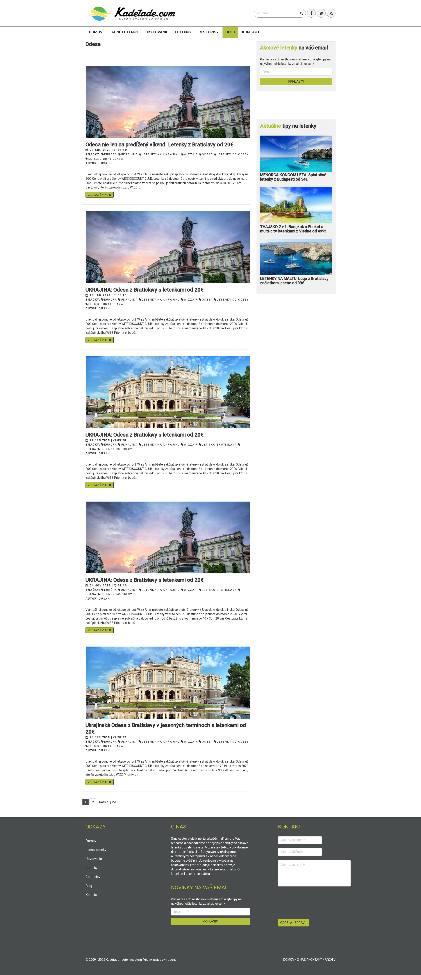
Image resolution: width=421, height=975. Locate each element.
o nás (301, 959)
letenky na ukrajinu (161, 154)
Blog (230, 32)
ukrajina (129, 154)
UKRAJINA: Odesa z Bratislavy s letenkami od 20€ (144, 290)
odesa (207, 154)
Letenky (183, 32)
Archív (330, 959)
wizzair (191, 154)
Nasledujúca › (108, 802)
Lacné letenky (123, 32)
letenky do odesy (233, 154)
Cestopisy (208, 32)
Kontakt (251, 32)
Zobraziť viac (98, 194)
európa (110, 154)
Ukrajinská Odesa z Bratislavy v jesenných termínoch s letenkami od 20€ (166, 728)
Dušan (104, 163)
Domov (95, 32)
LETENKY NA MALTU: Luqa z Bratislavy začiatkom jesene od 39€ (294, 280)
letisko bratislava (105, 158)
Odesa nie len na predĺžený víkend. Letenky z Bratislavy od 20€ (159, 144)
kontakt (315, 959)
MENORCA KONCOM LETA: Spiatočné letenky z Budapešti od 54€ (293, 176)
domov (288, 959)
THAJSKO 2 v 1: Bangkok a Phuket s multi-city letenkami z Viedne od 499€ (293, 228)
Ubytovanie (156, 32)
